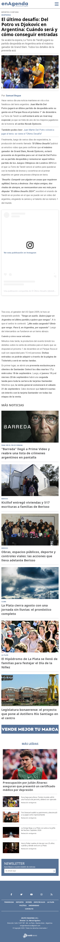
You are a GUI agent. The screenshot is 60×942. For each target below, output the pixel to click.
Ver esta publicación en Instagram (20, 253)
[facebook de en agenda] (11, 894)
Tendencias (9, 902)
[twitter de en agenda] (21, 894)
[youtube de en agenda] (31, 894)
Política (23, 905)
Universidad (34, 905)
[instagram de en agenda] (41, 894)
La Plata (50, 902)
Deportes (20, 902)
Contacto (29, 909)
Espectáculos (39, 902)
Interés (29, 902)
